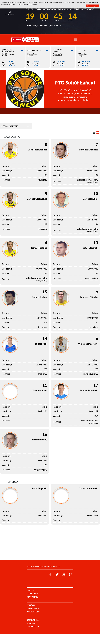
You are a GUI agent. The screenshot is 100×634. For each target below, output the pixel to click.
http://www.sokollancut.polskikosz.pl (75, 100)
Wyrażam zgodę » (92, 6)
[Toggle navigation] (75, 39)
